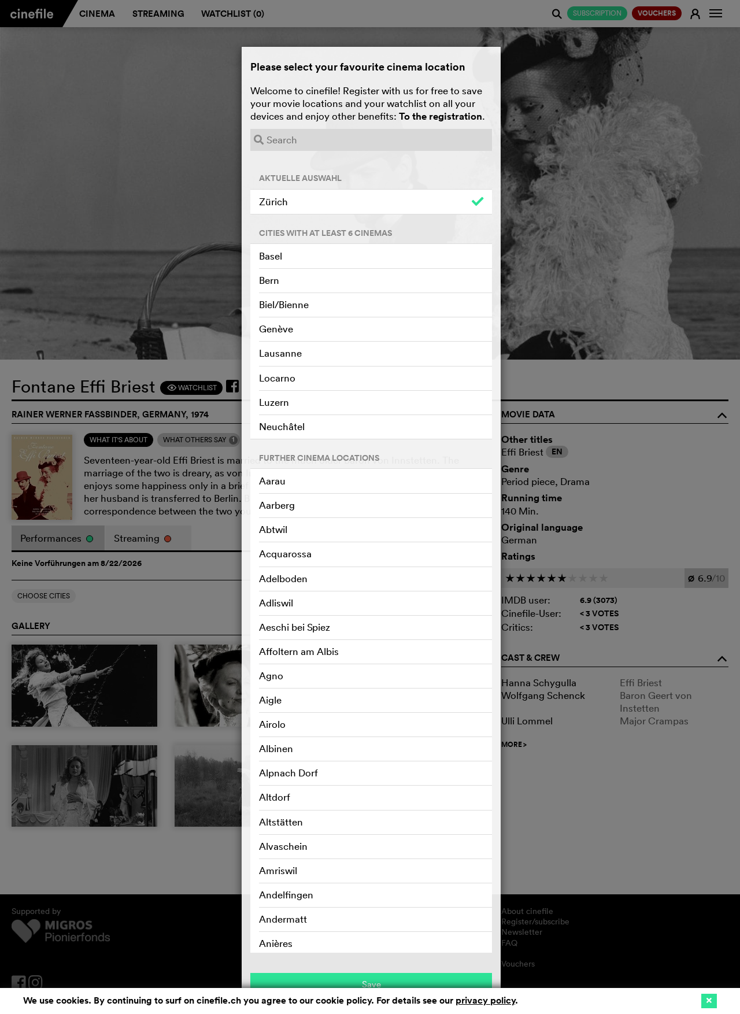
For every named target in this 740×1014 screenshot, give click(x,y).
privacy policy (485, 1000)
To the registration (440, 116)
